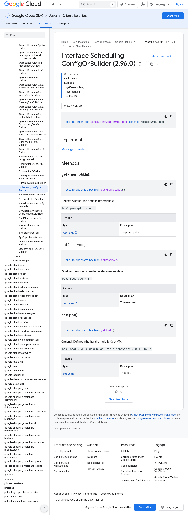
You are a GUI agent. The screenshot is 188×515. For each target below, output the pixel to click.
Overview (10, 23)
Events (158, 456)
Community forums (98, 451)
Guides (27, 23)
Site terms (91, 493)
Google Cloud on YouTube (163, 470)
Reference (46, 23)
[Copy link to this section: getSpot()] (81, 315)
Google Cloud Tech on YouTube (166, 479)
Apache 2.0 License (103, 418)
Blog (157, 451)
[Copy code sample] (172, 117)
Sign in (179, 4)
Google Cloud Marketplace (61, 464)
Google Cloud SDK (27, 15)
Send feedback (161, 56)
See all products (63, 451)
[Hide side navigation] (44, 508)
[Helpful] (168, 42)
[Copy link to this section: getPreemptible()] (94, 175)
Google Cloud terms (112, 493)
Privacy (77, 493)
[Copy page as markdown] (151, 64)
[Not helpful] (173, 42)
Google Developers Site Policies (153, 418)
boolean (68, 233)
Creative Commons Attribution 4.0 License (153, 414)
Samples (64, 23)
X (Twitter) (160, 462)
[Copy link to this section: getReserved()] (89, 245)
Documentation (81, 41)
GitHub (125, 451)
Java (53, 15)
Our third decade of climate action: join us (80, 499)
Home (64, 41)
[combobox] (97, 4)
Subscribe (145, 507)
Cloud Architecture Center (132, 473)
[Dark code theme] (166, 117)
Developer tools (102, 41)
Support (92, 456)
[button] (24, 256)
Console (129, 4)
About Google (62, 493)
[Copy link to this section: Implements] (88, 140)
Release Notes (95, 462)
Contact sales (62, 471)
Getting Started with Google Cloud (132, 458)
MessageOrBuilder (73, 149)
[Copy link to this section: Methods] (84, 163)
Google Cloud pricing (65, 456)
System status (95, 468)
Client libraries (75, 15)
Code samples (129, 465)
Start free (173, 15)
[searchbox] (24, 35)
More (55, 4)
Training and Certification (135, 480)
